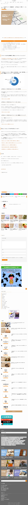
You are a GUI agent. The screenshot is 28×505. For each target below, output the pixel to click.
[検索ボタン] (27, 1)
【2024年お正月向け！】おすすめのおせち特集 (6, 440)
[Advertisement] (14, 30)
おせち (15, 440)
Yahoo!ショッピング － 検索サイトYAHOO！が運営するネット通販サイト (11, 140)
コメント (3, 240)
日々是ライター (5, 208)
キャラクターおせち (16, 441)
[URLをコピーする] (25, 194)
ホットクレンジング (3, 486)
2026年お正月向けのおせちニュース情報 (12, 439)
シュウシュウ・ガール (4, 497)
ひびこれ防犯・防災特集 (4, 485)
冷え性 (22, 441)
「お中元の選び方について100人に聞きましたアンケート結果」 (9, 58)
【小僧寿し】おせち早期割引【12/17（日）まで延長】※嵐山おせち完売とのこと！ (14, 37)
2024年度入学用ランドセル (4, 439)
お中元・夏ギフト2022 (22, 440)
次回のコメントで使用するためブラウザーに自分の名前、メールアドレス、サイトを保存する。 (13, 257)
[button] (3, 194)
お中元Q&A (18, 440)
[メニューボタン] (1, 1)
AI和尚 (17, 439)
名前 (3, 249)
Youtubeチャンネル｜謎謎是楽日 (5, 499)
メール (3, 252)
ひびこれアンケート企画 (4, 9)
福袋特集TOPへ (14, 411)
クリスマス (20, 441)
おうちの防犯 (13, 440)
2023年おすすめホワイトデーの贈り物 (13, 438)
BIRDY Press (2, 496)
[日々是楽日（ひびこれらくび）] (14, 1)
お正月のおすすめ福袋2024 (4, 441)
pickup (19, 439)
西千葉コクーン (3, 495)
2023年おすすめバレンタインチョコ (5, 438)
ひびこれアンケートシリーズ (9, 9)
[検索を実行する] (26, 289)
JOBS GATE (2, 498)
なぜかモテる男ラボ (3, 490)
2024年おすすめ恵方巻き (20, 438)
